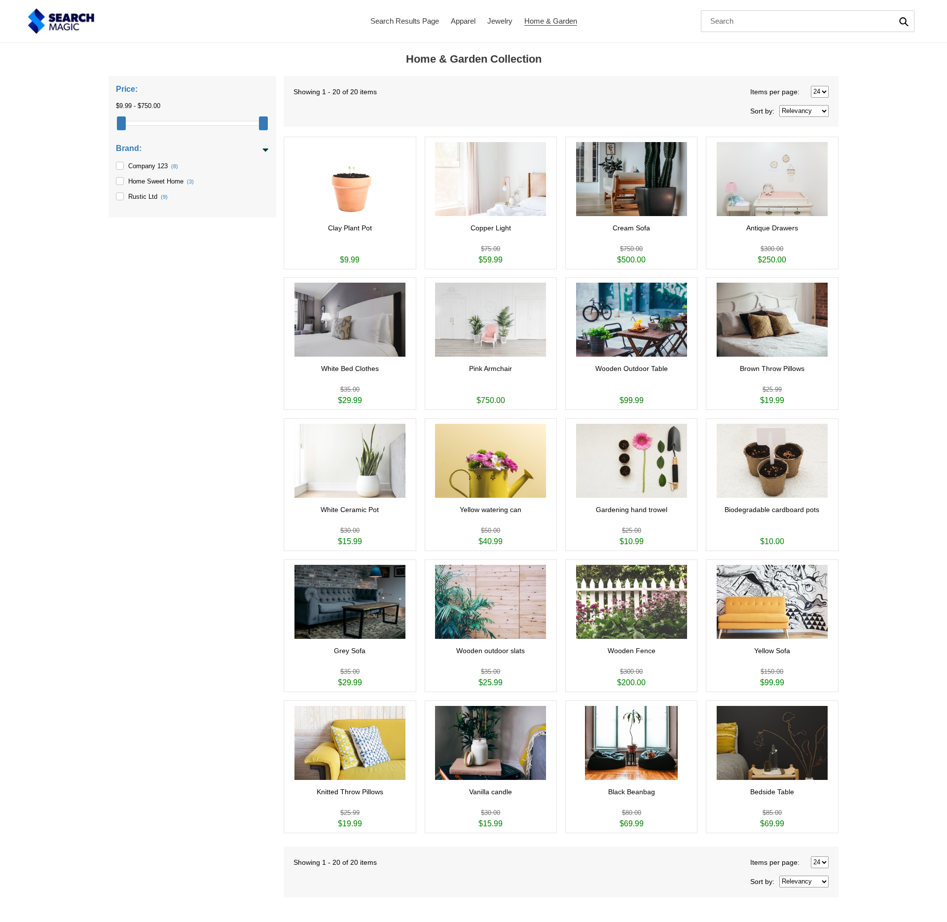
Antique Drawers (772, 228)
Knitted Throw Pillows (350, 792)
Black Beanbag (631, 792)
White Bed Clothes (350, 368)
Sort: (762, 111)
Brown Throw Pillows (772, 368)
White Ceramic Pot (350, 510)
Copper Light (491, 228)
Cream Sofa (631, 228)
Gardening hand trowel (631, 510)
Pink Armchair (490, 368)
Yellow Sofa (772, 651)
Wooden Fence (632, 651)
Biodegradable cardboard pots (772, 510)
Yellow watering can (490, 510)
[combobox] (808, 21)
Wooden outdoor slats (490, 651)
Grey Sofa (349, 651)
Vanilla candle (490, 792)
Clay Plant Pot (350, 228)
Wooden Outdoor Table (631, 368)
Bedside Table (772, 792)
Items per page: (775, 92)
